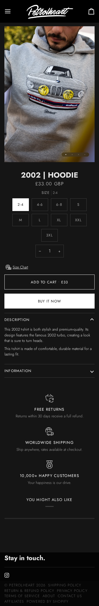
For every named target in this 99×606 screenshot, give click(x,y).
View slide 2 (72, 154)
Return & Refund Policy (29, 590)
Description (16, 319)
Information (17, 370)
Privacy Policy (72, 590)
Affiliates (14, 601)
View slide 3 (78, 154)
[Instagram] (6, 575)
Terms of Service (22, 596)
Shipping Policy (64, 585)
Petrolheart (22, 585)
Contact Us (70, 596)
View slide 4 (84, 154)
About (49, 596)
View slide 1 (65, 154)
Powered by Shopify (47, 601)
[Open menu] (12, 11)
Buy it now (49, 301)
